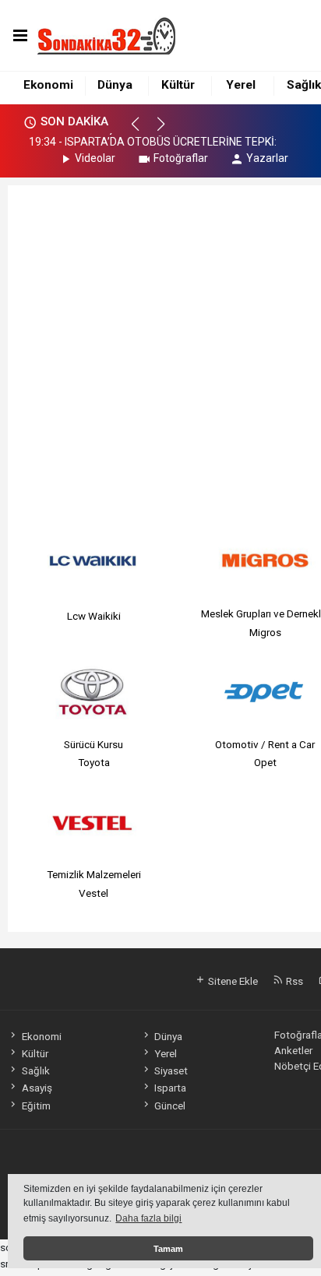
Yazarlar (267, 158)
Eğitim (36, 1105)
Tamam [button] (168, 1248)
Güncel (169, 1105)
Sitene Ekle (232, 981)
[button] (142, 131)
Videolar (95, 158)
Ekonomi (48, 85)
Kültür (178, 85)
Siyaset (171, 1070)
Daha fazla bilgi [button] (148, 1218)
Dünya (114, 85)
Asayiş (36, 1087)
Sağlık (304, 85)
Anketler (293, 1050)
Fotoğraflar (180, 158)
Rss (293, 981)
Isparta (170, 1087)
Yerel (241, 85)
